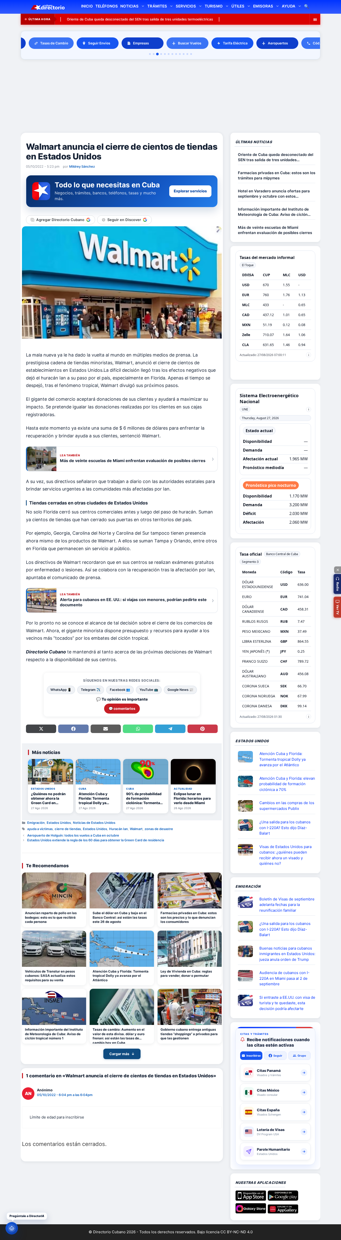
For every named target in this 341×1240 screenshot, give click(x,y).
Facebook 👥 (120, 690)
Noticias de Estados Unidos (94, 823)
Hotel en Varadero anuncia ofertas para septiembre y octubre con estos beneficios (274, 194)
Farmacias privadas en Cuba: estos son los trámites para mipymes (276, 175)
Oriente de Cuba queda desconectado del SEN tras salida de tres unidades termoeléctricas (246, 19)
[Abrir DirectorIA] (11, 1228)
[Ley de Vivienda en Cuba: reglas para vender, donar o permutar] (190, 949)
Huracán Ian (118, 829)
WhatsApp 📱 (60, 690)
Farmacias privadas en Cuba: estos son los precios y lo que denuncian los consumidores (189, 917)
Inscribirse (253, 1055)
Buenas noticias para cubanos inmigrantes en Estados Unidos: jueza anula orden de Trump (287, 954)
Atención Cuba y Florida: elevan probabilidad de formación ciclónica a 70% (287, 784)
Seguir (277, 1055)
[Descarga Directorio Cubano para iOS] (250, 1199)
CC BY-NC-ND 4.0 (236, 1232)
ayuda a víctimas (40, 829)
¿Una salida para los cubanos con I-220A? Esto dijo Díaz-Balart (285, 828)
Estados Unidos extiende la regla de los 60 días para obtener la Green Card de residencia (95, 840)
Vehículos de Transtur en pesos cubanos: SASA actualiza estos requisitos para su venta (50, 975)
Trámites (157, 6)
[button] (337, 584)
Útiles (237, 6)
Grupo (302, 1055)
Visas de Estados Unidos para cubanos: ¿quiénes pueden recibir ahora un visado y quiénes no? (285, 855)
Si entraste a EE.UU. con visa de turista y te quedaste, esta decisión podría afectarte (287, 1003)
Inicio (87, 6)
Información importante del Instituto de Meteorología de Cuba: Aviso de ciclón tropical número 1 (54, 1033)
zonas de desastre (159, 829)
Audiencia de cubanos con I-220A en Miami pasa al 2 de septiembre (284, 978)
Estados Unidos (59, 823)
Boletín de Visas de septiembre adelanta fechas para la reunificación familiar (287, 905)
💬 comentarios (122, 708)
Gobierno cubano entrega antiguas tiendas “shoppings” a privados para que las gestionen (189, 1033)
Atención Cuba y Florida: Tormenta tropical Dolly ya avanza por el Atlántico (121, 975)
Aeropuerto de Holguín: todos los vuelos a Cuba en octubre (73, 835)
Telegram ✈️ (90, 690)
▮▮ (315, 19)
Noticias (129, 6)
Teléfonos (106, 6)
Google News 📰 (180, 690)
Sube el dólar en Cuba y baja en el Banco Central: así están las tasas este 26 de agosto (120, 917)
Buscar (306, 7)
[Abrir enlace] (247, 756)
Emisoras (263, 6)
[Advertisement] (170, 97)
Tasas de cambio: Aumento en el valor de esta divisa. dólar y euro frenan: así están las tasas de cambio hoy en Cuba (119, 1035)
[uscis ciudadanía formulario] (247, 976)
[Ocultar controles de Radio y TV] (337, 569)
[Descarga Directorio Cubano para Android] (283, 1199)
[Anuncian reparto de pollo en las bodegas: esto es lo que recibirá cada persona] (54, 890)
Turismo (213, 6)
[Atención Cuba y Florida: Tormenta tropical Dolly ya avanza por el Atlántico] (122, 949)
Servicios (186, 6)
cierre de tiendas (68, 829)
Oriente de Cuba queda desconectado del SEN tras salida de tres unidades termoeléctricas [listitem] (87, 19)
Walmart (136, 829)
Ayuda (288, 6)
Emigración (36, 823)
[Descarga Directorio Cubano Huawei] (283, 1211)
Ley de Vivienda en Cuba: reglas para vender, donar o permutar (186, 973)
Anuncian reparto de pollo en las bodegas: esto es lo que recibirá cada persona (51, 917)
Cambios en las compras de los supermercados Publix (286, 805)
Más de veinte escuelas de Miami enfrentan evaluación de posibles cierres (275, 230)
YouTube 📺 (149, 690)
